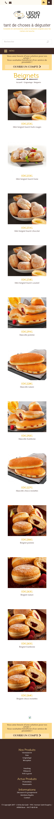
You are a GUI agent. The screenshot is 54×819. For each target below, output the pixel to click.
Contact (27, 798)
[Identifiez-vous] (49, 2)
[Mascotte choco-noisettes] (27, 468)
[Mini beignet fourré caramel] (27, 260)
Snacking (27, 768)
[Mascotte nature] (27, 364)
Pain (27, 755)
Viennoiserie (27, 753)
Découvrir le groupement (27, 792)
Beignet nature (27, 595)
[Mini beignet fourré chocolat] (27, 208)
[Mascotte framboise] (27, 416)
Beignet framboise (27, 647)
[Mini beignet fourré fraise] (27, 156)
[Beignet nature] (27, 572)
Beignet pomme (27, 543)
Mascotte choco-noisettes (27, 491)
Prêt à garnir (27, 774)
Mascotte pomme (27, 335)
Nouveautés (27, 784)
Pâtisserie (27, 771)
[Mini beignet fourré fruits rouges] (27, 104)
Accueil (19, 82)
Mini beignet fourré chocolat (27, 231)
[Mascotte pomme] (27, 312)
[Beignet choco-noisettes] (27, 676)
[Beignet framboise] (27, 624)
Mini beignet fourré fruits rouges (27, 127)
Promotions (27, 782)
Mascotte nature (27, 387)
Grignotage (28, 82)
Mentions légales (27, 795)
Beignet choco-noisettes (27, 699)
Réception (27, 760)
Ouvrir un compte (26, 67)
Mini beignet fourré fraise (27, 179)
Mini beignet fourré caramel (27, 283)
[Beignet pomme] (27, 520)
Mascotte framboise (27, 439)
